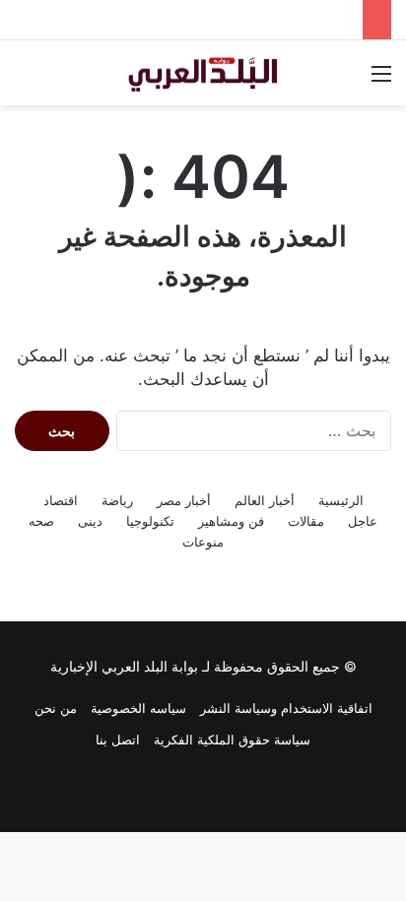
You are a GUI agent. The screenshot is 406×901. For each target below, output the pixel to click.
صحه (41, 521)
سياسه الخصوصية (138, 708)
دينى (90, 521)
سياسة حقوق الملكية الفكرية (232, 739)
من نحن (55, 708)
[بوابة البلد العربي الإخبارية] (203, 73)
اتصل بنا (118, 739)
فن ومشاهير (231, 521)
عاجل (362, 521)
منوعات (203, 541)
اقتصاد (60, 500)
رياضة (117, 500)
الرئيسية (341, 500)
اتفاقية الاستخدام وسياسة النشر (286, 708)
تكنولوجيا (150, 521)
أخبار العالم (265, 500)
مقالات (306, 521)
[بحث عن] (24, 80)
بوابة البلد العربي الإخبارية (124, 666)
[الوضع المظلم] (59, 80)
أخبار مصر (184, 500)
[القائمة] (381, 80)
